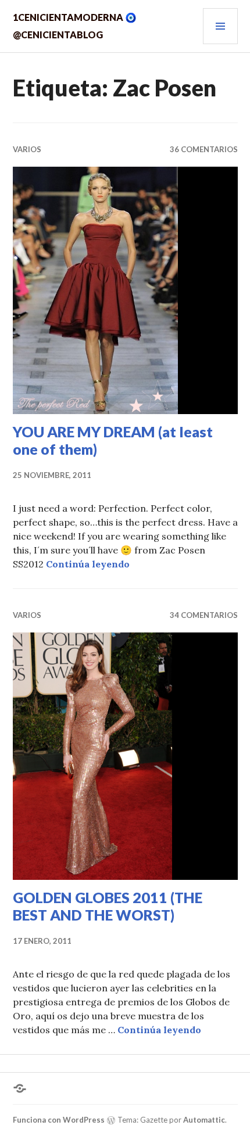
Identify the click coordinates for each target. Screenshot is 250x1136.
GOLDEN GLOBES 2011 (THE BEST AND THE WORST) (107, 906)
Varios (27, 149)
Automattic (204, 1119)
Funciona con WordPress (59, 1119)
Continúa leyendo (88, 564)
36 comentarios (204, 149)
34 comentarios (204, 615)
